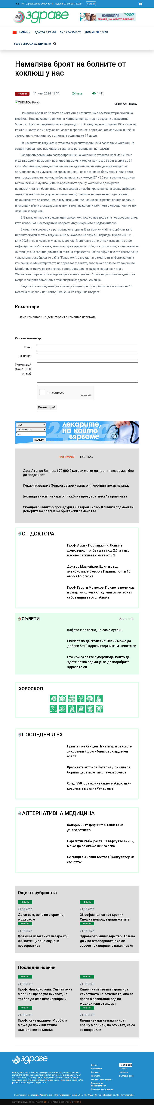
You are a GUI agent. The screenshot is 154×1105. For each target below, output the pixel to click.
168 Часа (123, 1072)
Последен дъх (42, 735)
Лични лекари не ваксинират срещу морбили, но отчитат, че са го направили (107, 1025)
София (91, 3)
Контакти (95, 1076)
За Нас (94, 1065)
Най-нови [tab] (86, 457)
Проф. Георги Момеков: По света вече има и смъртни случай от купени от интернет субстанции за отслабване (100, 592)
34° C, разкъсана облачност (36, 3)
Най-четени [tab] (66, 457)
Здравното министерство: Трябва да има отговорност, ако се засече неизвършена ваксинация (107, 940)
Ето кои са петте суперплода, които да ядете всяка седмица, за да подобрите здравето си (98, 662)
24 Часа (123, 1069)
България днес (126, 1076)
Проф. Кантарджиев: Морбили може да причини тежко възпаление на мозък (42, 1025)
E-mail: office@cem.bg (105, 1095)
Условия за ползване (101, 1080)
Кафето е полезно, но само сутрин (94, 630)
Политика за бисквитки (102, 1089)
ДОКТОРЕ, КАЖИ (45, 32)
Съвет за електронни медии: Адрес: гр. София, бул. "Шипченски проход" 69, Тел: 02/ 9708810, (55, 1095)
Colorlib (78, 1102)
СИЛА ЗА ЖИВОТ (70, 32)
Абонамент (96, 1069)
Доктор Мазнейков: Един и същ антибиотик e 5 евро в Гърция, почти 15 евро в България (99, 571)
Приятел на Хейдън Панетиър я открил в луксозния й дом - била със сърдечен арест (99, 751)
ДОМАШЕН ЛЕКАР (96, 32)
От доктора (38, 534)
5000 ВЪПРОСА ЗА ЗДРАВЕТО (32, 43)
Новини (24, 32)
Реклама (95, 1072)
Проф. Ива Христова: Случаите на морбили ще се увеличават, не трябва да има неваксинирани (45, 994)
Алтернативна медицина (58, 813)
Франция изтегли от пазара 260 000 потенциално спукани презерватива (43, 940)
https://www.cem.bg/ (125, 1095)
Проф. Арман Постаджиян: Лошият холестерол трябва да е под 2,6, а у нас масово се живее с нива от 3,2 (98, 550)
